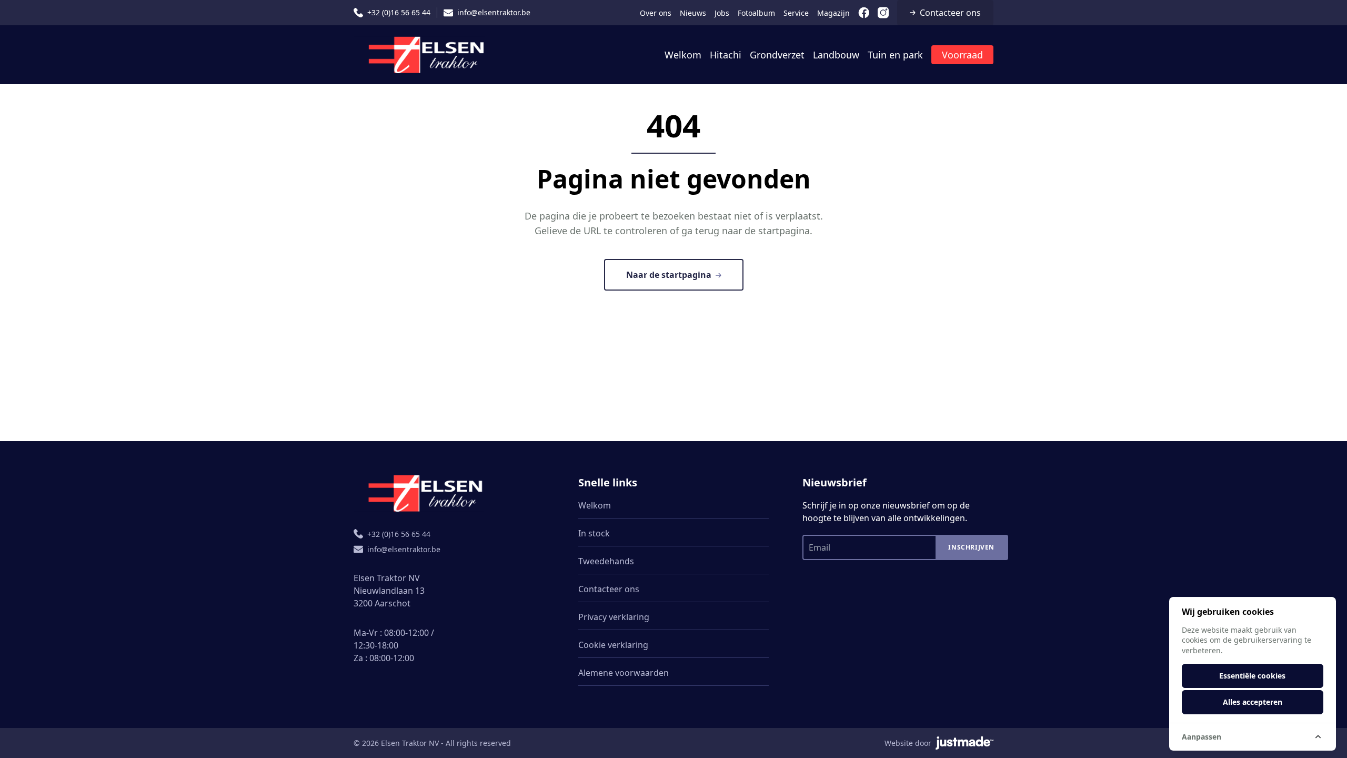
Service (796, 13)
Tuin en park (895, 54)
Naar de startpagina (668, 275)
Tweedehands (606, 561)
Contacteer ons (950, 12)
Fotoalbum (756, 13)
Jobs (722, 13)
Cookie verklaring (613, 645)
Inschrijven (971, 547)
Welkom (683, 54)
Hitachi (725, 54)
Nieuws (693, 13)
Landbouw (836, 54)
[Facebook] (863, 12)
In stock (594, 533)
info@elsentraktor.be (493, 12)
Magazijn (833, 13)
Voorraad (962, 54)
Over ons (655, 13)
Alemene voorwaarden (623, 673)
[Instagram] (883, 12)
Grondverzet (777, 54)
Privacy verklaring (613, 617)
